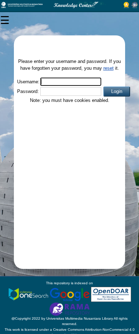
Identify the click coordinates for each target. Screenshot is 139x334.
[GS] (70, 294)
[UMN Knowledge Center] (69, 5)
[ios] (29, 294)
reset (108, 68)
